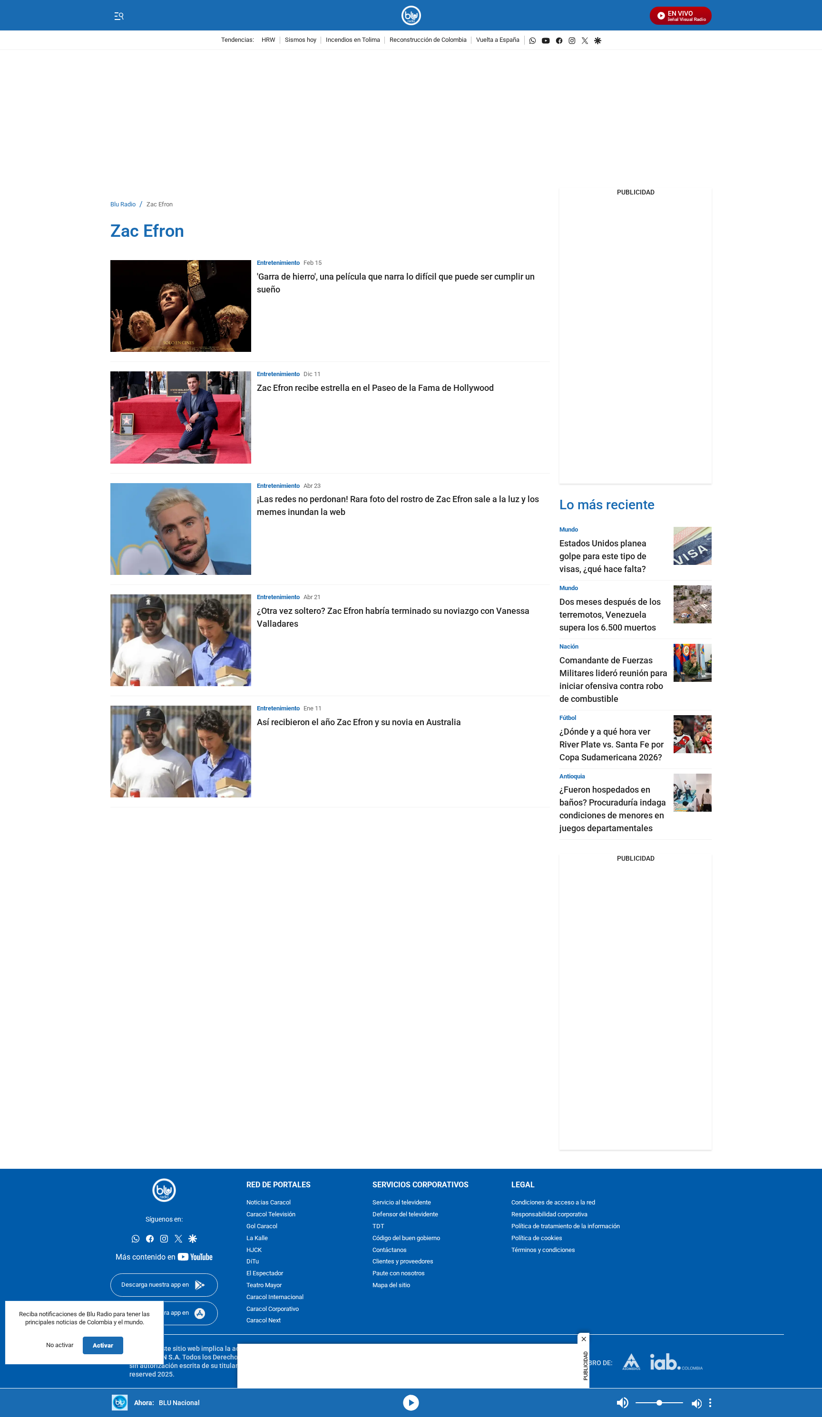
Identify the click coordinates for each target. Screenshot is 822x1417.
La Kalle (257, 1238)
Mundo (568, 529)
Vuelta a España (497, 40)
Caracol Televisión (270, 1215)
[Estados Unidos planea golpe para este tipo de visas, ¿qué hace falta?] (693, 546)
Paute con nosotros (398, 1274)
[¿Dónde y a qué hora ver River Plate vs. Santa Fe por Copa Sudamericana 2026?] (693, 734)
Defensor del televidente (405, 1215)
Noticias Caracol (268, 1203)
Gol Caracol (261, 1226)
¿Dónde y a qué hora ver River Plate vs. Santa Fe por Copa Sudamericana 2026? (611, 744)
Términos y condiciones (543, 1250)
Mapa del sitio (391, 1285)
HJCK (254, 1250)
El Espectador (264, 1274)
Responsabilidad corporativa (549, 1215)
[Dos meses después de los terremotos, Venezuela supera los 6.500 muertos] (693, 604)
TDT (378, 1226)
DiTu (252, 1262)
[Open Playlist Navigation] (710, 1402)
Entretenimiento (278, 262)
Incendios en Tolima (353, 40)
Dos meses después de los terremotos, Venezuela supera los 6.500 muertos (610, 614)
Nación (568, 646)
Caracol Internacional (274, 1297)
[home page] (411, 15)
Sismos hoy (300, 40)
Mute (622, 1402)
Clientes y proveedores (402, 1262)
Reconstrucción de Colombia (428, 40)
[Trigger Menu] (118, 15)
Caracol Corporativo (272, 1309)
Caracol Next (263, 1321)
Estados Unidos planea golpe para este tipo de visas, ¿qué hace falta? (602, 556)
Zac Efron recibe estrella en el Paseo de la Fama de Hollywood (375, 388)
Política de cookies (536, 1238)
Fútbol (567, 717)
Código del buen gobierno (406, 1238)
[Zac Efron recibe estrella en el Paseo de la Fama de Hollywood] (180, 417)
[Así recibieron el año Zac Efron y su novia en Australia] (180, 751)
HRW (268, 40)
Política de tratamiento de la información (565, 1226)
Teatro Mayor (264, 1285)
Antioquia (572, 776)
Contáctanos (389, 1250)
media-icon (411, 1403)
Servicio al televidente (401, 1203)
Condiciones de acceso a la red (553, 1203)
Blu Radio (123, 205)
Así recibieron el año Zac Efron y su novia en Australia (359, 722)
